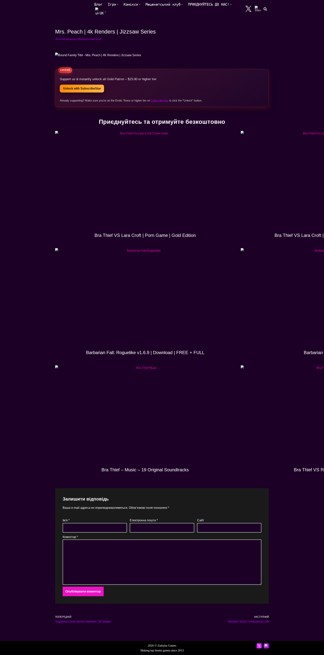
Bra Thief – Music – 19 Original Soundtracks (145, 469)
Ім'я (66, 520)
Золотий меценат (65, 38)
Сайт (200, 520)
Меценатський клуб (89, 38)
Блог (98, 4)
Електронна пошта (144, 520)
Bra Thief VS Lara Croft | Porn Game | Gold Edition (145, 235)
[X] (248, 9)
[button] (117, 4)
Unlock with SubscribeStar (82, 88)
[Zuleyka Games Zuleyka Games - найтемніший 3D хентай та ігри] (71, 9)
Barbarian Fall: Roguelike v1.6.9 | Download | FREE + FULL (145, 352)
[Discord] (258, 9)
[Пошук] (265, 9)
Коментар (70, 537)
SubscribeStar (159, 100)
